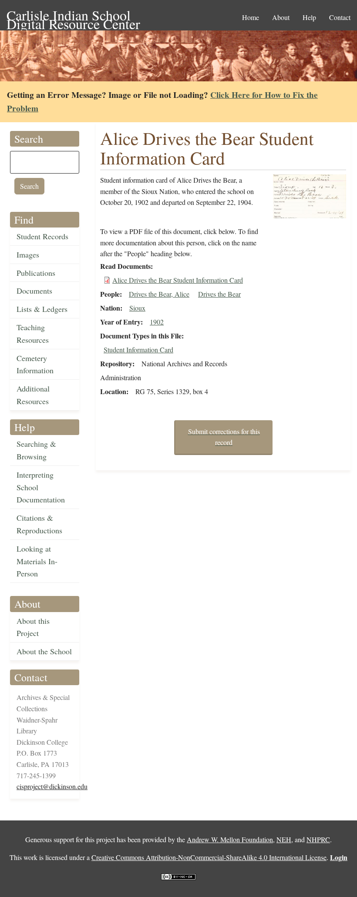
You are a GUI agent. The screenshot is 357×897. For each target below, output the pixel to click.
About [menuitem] (281, 17)
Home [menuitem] (250, 17)
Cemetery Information (35, 364)
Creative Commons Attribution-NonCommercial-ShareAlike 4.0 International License (209, 857)
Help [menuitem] (309, 17)
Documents (34, 290)
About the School (44, 651)
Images (28, 254)
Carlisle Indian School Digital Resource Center (73, 16)
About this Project (33, 627)
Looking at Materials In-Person (37, 561)
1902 (157, 321)
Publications (36, 273)
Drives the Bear (219, 293)
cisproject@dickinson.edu (52, 786)
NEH (283, 839)
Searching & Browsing (36, 450)
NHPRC (318, 839)
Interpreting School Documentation (41, 487)
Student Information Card (138, 349)
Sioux (137, 307)
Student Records (42, 236)
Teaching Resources (33, 333)
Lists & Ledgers (42, 309)
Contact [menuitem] (339, 17)
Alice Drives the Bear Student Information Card (177, 279)
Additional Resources (33, 394)
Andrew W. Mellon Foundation (230, 839)
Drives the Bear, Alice (159, 293)
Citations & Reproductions (39, 524)
